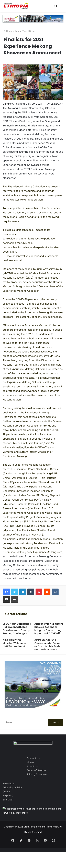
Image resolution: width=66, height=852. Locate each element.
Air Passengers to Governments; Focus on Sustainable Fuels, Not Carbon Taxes (47, 644)
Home (9, 31)
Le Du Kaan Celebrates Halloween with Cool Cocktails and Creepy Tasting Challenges (17, 628)
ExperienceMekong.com (47, 552)
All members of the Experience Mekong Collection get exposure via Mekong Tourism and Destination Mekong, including (33, 543)
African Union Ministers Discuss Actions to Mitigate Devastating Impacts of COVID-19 (48, 628)
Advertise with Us (12, 787)
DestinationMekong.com (17, 552)
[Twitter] (14, 592)
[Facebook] (6, 592)
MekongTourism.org (37, 547)
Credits (6, 791)
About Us (32, 766)
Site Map (8, 799)
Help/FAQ (8, 795)
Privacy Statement (37, 774)
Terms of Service (36, 770)
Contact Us (33, 758)
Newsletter (9, 783)
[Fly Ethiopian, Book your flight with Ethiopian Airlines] (33, 18)
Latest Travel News (25, 31)
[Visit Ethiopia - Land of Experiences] (16, 5)
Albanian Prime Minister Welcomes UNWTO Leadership (14, 643)
